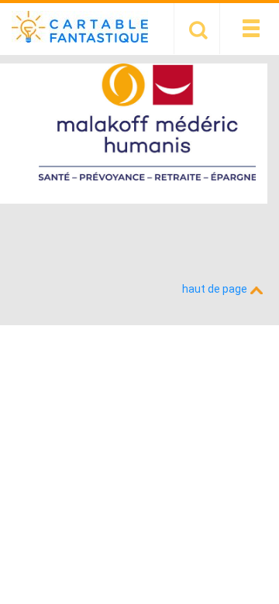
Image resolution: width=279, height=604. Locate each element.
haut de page (216, 289)
